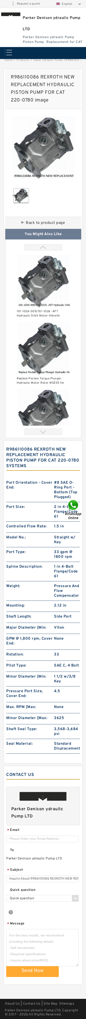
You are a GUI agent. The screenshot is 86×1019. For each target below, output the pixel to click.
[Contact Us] (73, 509)
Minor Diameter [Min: (26, 676)
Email (13, 830)
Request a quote (28, 4)
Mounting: (15, 605)
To (12, 850)
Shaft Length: (19, 616)
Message (16, 924)
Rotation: (15, 654)
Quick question (22, 890)
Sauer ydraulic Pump (48, 60)
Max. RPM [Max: (21, 707)
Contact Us (32, 1004)
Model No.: (16, 537)
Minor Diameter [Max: (26, 718)
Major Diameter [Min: (26, 627)
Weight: (13, 586)
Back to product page (45, 222)
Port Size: (15, 507)
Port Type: (16, 552)
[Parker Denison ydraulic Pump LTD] (10, 14)
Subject (15, 870)
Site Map (50, 1004)
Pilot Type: (16, 665)
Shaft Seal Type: (21, 729)
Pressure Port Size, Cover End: (24, 693)
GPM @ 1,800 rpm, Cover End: (29, 641)
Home (8, 60)
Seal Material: (19, 743)
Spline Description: (24, 566)
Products (23, 60)
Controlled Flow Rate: (26, 526)
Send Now (33, 971)
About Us (12, 1004)
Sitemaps (66, 1004)
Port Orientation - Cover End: (29, 485)
